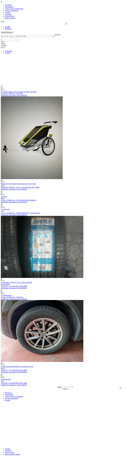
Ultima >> (66, 389)
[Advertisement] (66, 69)
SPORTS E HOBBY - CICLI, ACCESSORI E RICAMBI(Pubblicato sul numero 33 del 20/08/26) (20, 186)
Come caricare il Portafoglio (14, 9)
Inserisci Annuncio (7, 32)
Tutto (2, 42)
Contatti (7, 12)
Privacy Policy (9, 16)
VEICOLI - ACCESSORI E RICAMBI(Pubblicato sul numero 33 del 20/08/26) (16, 285)
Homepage (8, 51)
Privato (3, 44)
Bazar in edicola (10, 18)
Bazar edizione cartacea (12, 454)
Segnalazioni (9, 7)
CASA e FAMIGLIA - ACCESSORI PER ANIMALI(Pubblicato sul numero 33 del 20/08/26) (18, 199)
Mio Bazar (8, 5)
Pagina (60, 387)
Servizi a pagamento (11, 10)
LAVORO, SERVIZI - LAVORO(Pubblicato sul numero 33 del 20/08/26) (19, 93)
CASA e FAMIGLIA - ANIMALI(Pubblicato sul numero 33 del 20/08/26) (14, 297)
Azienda (3, 46)
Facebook (8, 14)
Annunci (8, 53)
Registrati (8, 29)
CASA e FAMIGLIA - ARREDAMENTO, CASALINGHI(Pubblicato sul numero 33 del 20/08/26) (20, 212)
